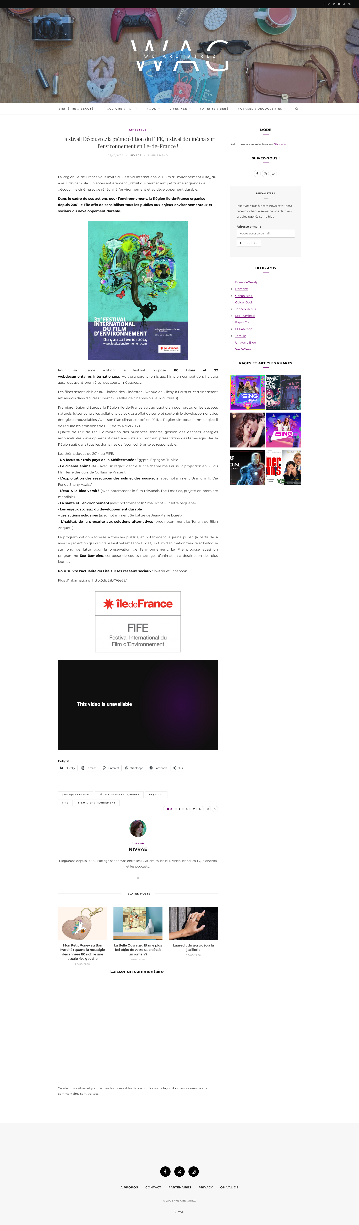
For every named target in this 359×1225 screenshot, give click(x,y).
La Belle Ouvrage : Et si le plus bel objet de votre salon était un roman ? (138, 949)
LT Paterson (243, 329)
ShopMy (280, 144)
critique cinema (75, 794)
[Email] (38, 213)
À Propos (129, 1187)
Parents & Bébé (214, 108)
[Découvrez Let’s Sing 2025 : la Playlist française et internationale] (283, 431)
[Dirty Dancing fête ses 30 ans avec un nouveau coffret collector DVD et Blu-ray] (247, 431)
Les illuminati (245, 316)
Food (152, 108)
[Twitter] (38, 192)
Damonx (241, 289)
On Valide (229, 1187)
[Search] (295, 108)
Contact (153, 1187)
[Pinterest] (38, 202)
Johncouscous (245, 309)
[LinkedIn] (38, 223)
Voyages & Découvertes (260, 108)
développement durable (119, 794)
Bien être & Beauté (76, 108)
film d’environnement (97, 802)
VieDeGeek (243, 349)
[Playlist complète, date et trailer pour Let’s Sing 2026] (247, 393)
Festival (156, 794)
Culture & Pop (120, 108)
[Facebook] (38, 181)
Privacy (206, 1187)
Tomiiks (240, 336)
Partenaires (179, 1187)
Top (181, 1212)
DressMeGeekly (246, 282)
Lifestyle (178, 108)
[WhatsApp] (38, 234)
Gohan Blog (244, 296)
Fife (65, 802)
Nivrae (136, 155)
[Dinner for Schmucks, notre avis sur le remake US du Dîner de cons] (283, 468)
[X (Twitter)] (179, 1171)
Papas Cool (243, 322)
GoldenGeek (244, 302)
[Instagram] (193, 1171)
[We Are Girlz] (179, 56)
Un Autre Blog (245, 342)
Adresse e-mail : (249, 226)
